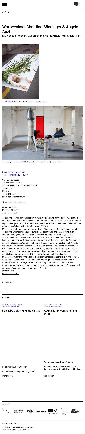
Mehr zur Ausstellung (11, 273)
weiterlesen (7, 376)
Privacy (14, 427)
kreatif (26, 429)
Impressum (6, 427)
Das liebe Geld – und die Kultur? (21, 310)
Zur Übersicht (8, 282)
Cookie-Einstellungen (25, 427)
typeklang (14, 429)
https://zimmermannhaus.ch (14, 202)
